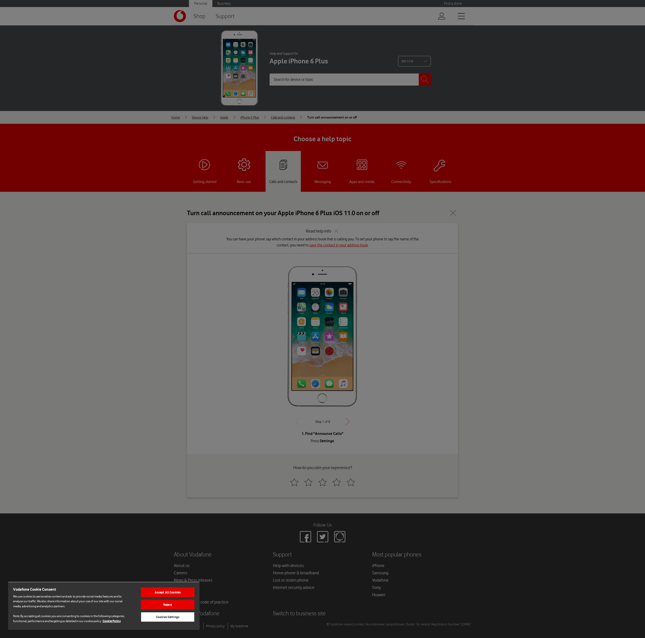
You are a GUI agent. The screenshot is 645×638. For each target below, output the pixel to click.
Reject (167, 605)
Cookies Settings (167, 617)
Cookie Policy (112, 621)
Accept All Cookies (168, 592)
